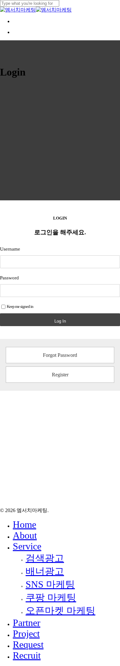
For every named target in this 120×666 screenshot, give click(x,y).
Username (10, 249)
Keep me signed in (20, 306)
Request (28, 644)
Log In (60, 321)
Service (27, 546)
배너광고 (45, 571)
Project (26, 633)
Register (60, 374)
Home (24, 524)
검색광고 (45, 558)
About (25, 535)
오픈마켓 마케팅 (60, 610)
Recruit (27, 655)
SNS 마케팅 (50, 584)
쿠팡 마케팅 (51, 597)
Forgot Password (60, 355)
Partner (26, 622)
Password (9, 277)
